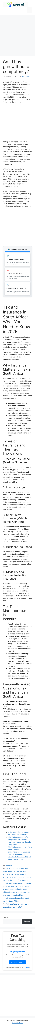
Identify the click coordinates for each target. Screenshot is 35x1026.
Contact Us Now (17, 962)
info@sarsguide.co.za (17, 952)
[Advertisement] (17, 34)
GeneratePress (17, 1023)
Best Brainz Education (14, 274)
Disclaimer (26, 967)
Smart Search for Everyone (16, 288)
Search (5, 917)
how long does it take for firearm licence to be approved (17, 883)
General (9, 865)
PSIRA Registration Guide (15, 259)
